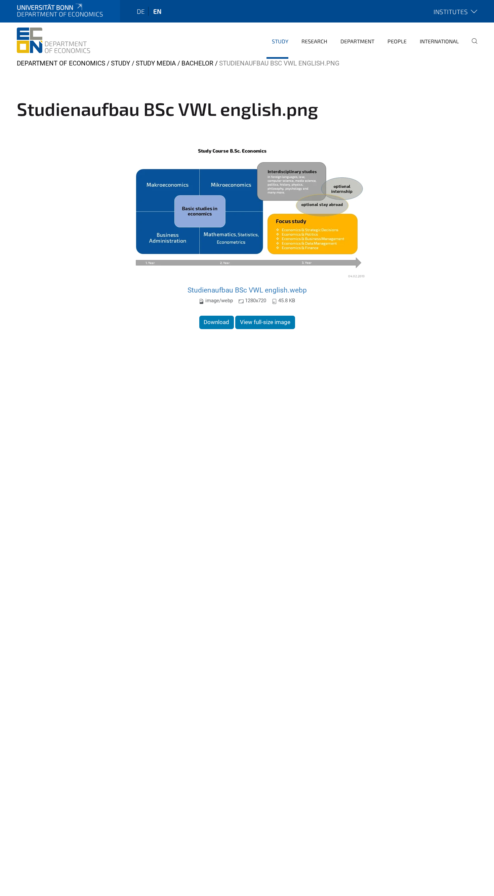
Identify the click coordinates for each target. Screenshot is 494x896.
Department (357, 41)
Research (314, 41)
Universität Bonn (45, 7)
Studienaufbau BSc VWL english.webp (247, 290)
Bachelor (197, 63)
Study (280, 41)
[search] (471, 46)
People (397, 41)
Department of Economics (61, 63)
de (141, 11)
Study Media (156, 63)
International (439, 41)
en (157, 11)
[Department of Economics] (53, 40)
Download (216, 322)
